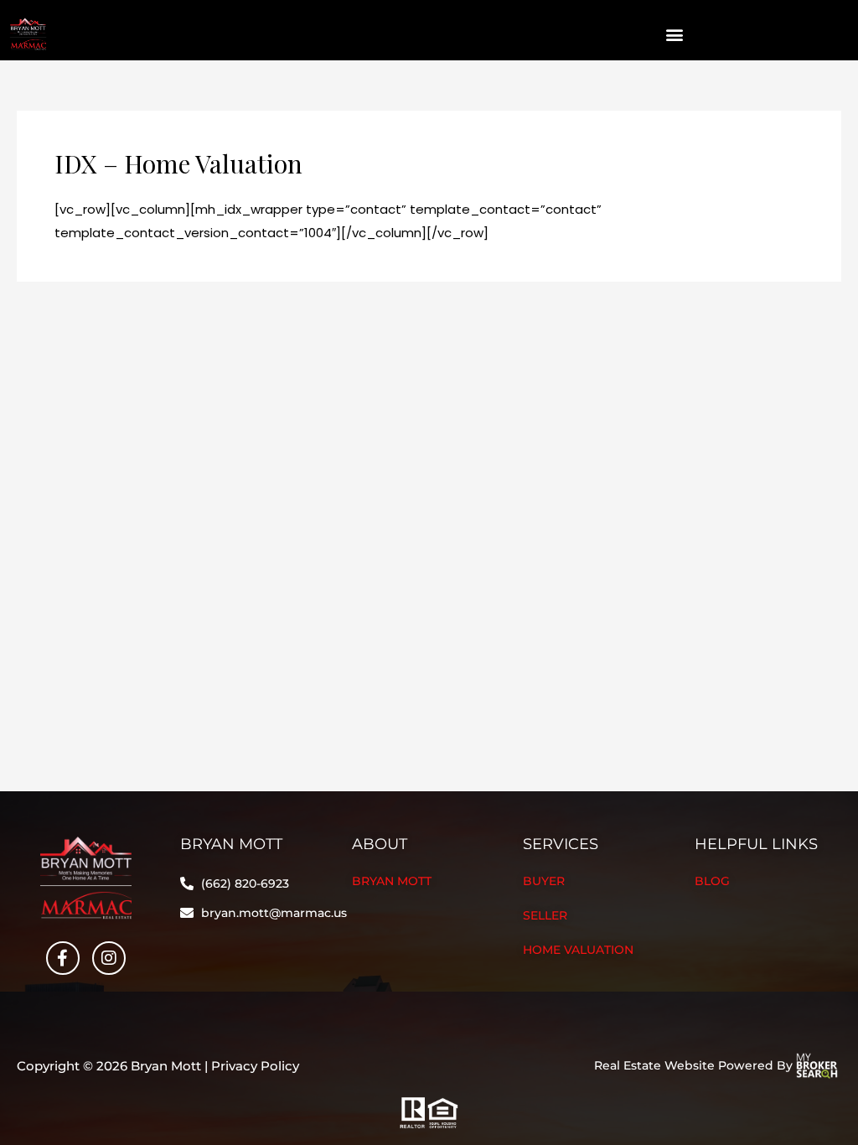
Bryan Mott (392, 881)
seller (545, 915)
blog (712, 881)
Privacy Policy (255, 1066)
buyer (544, 881)
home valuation (578, 949)
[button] (675, 35)
